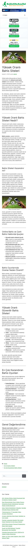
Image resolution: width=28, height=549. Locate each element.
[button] (25, 15)
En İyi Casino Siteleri (9, 465)
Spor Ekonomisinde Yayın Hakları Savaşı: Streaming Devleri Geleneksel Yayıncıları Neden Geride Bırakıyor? (13, 504)
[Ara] (24, 476)
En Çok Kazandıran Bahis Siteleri (13, 468)
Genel (5, 463)
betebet (4, 487)
